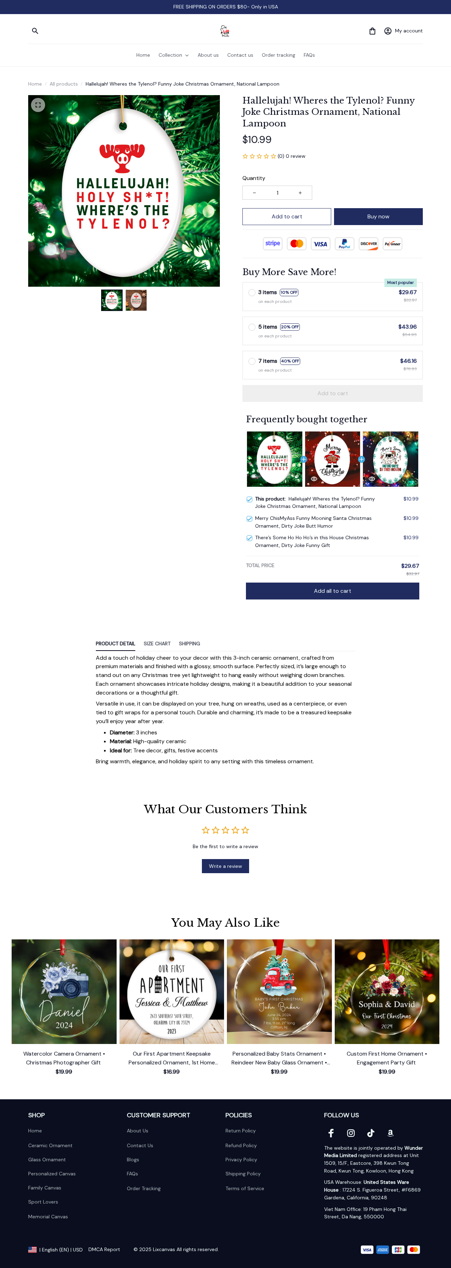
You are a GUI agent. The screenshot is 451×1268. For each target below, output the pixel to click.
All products (64, 84)
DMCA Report (104, 1249)
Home (35, 84)
